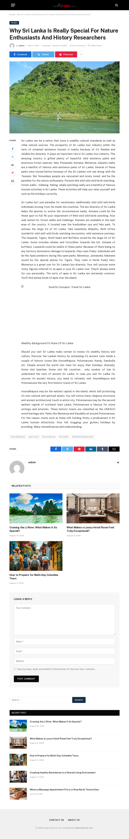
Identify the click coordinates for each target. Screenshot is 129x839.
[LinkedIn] (12, 165)
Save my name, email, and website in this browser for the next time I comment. (56, 669)
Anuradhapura (18, 437)
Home (12, 14)
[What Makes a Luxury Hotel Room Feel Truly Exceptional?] (93, 508)
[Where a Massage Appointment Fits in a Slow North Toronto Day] (18, 794)
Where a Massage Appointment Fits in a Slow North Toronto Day (64, 789)
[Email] (12, 181)
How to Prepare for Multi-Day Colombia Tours (33, 576)
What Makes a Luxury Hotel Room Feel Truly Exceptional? (90, 529)
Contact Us (56, 820)
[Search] (116, 5)
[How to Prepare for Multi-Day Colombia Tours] (35, 556)
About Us (74, 820)
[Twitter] (12, 157)
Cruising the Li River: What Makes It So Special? (33, 529)
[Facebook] (12, 149)
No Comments (79, 46)
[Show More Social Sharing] (81, 54)
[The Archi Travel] (64, 5)
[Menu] (13, 5)
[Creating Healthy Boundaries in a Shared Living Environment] (18, 777)
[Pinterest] (12, 173)
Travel (14, 23)
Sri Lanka (64, 437)
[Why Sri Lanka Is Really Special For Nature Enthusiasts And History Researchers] (64, 97)
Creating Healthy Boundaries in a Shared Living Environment (62, 772)
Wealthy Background (82, 437)
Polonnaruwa (48, 437)
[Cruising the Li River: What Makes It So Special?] (35, 508)
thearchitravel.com (84, 828)
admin (22, 46)
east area (34, 437)
